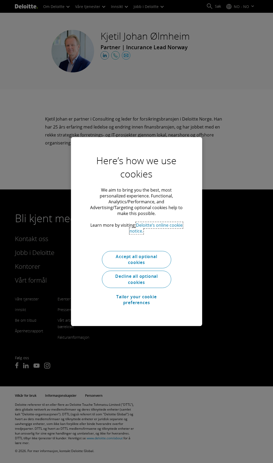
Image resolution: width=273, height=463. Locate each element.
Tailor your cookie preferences (136, 299)
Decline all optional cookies (136, 279)
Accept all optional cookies (136, 259)
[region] (136, 231)
